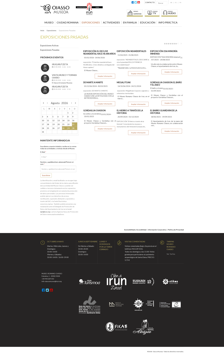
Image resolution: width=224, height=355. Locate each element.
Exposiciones (91, 22)
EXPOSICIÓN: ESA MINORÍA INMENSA (163, 52)
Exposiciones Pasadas (49, 50)
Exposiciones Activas (49, 45)
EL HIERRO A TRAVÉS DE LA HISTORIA (130, 111)
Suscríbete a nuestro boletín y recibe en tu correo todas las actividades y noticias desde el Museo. (58, 147)
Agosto (56, 103)
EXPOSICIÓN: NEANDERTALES (131, 51)
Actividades (111, 22)
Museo (49, 22)
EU (176, 2)
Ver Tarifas (171, 254)
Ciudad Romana (68, 22)
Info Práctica (167, 22)
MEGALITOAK (124, 82)
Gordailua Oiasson (94, 110)
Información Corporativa (157, 230)
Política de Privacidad (176, 230)
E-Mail (43, 152)
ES (171, 2)
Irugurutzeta (60, 64)
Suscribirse (46, 175)
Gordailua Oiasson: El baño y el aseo (166, 83)
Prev (178, 43)
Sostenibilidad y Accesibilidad (135, 230)
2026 (64, 103)
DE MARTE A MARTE (93, 82)
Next (182, 43)
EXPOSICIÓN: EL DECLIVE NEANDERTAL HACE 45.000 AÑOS (99, 52)
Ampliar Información (105, 76)
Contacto (150, 2)
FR (180, 2)
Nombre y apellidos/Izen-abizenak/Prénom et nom (57, 163)
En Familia (130, 22)
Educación (147, 22)
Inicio (42, 30)
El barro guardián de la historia (163, 111)
